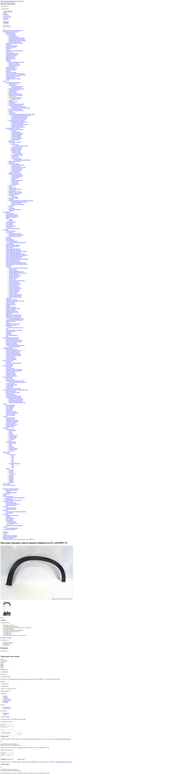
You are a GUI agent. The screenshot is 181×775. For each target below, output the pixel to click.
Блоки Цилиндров (10, 33)
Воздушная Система (11, 34)
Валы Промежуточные (11, 214)
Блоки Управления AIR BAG (13, 245)
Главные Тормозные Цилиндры (13, 350)
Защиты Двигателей (11, 46)
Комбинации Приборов (12, 311)
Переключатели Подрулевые (13, 323)
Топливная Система (8, 365)
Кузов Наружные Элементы (13, 128)
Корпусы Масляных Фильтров (16, 62)
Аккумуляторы (9, 232)
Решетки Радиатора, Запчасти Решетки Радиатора (21, 200)
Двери (13, 143)
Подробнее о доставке (6, 637)
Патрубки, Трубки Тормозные (13, 354)
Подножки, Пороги (13, 198)
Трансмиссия (6, 212)
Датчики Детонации (14, 276)
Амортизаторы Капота (17, 175)
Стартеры (8, 332)
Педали (8, 322)
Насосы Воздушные (11, 321)
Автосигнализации (10, 231)
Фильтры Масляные (11, 509)
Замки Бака (11, 162)
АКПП (10, 219)
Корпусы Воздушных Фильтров (16, 38)
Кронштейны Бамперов (17, 133)
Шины (7, 468)
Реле (7, 328)
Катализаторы (9, 364)
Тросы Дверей (9, 407)
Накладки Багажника (17, 168)
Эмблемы (11, 210)
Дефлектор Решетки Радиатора (19, 201)
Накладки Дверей (16, 152)
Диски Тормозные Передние (13, 353)
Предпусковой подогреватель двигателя (13, 30)
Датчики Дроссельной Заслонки (17, 280)
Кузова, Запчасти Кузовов (15, 189)
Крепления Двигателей (11, 490)
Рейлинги (11, 199)
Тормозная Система (8, 347)
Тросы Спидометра (10, 414)
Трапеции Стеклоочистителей (16, 318)
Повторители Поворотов (12, 420)
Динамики (8, 298)
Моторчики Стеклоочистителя (13, 317)
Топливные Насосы (11, 373)
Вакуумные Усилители (11, 349)
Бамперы (14, 130)
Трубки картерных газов (15, 41)
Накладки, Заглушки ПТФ (15, 193)
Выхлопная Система (8, 360)
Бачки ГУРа (9, 378)
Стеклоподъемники (16, 158)
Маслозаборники (10, 57)
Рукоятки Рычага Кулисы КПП (16, 104)
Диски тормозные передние (13, 504)
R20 (13, 462)
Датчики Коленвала (14, 281)
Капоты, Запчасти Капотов (15, 173)
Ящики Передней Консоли (18, 126)
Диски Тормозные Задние (12, 351)
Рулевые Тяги (9, 387)
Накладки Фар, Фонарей (15, 191)
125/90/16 (11, 471)
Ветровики (11, 140)
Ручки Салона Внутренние (15, 109)
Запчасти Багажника (14, 163)
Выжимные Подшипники (12, 215)
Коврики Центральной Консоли (19, 121)
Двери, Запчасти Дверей (15, 142)
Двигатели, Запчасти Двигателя (11, 31)
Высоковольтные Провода (12, 515)
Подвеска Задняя (10, 429)
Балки (10, 431)
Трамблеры (9, 334)
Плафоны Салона (10, 419)
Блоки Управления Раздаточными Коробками (17, 259)
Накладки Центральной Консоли (20, 124)
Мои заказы (6, 713)
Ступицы (11, 439)
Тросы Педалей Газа (11, 411)
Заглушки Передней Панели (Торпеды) (21, 115)
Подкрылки (12, 195)
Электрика (6, 229)
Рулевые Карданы (10, 383)
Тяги (10, 440)
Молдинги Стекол (16, 151)
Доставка (5, 14)
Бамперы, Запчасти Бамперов (16, 129)
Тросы (4, 403)
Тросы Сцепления (10, 415)
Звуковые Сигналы (10, 304)
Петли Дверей (15, 156)
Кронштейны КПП (10, 222)
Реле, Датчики (9, 519)
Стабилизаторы (13, 438)
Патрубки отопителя (11, 394)
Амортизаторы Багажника (18, 165)
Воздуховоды (12, 35)
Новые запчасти (7, 708)
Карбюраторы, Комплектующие (14, 500)
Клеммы (8, 516)
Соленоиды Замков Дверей (21, 146)
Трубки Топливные (11, 374)
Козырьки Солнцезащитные (16, 95)
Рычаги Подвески (13, 435)
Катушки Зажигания (11, 307)
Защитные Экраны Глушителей (13, 363)
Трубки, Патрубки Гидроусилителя (17, 382)
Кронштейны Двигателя (12, 54)
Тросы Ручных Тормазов (12, 412)
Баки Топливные (10, 368)
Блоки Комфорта (10, 240)
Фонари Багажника (11, 425)
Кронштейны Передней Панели (19, 116)
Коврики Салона (13, 92)
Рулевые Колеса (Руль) (11, 384)
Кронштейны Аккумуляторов (16, 234)
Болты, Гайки (6, 483)
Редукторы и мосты (11, 226)
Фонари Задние (10, 426)
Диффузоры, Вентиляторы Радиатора (15, 300)
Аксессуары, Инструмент (9, 529)
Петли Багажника (16, 171)
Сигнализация (9, 520)
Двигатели (8, 44)
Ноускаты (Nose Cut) (14, 194)
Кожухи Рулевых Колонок (15, 93)
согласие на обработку (29, 739)
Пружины (11, 434)
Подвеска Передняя (11, 441)
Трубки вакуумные (10, 77)
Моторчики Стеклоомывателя (13, 316)
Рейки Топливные (10, 372)
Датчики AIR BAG (13, 270)
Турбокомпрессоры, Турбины (13, 78)
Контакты (5, 19)
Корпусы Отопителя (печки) (13, 392)
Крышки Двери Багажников (18, 167)
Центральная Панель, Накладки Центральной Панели (22, 114)
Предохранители (10, 518)
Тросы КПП (9, 410)
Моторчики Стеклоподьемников (22, 160)
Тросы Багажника (10, 405)
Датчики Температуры (14, 290)
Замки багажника (16, 166)
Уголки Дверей (18, 153)
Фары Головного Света (11, 424)
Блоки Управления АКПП (12, 246)
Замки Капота (15, 177)
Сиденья (11, 111)
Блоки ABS (9, 238)
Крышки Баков (12, 187)
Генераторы (9, 265)
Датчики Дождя (13, 278)
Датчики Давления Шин (15, 275)
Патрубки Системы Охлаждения (14, 341)
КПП (7, 218)
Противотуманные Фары (12, 421)
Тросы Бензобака (10, 406)
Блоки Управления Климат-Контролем (15, 253)
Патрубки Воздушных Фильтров (17, 39)
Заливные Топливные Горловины (14, 369)
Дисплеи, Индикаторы (11, 299)
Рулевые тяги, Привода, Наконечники (15, 497)
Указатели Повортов (11, 422)
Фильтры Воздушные (11, 507)
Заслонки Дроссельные (11, 45)
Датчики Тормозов (13, 292)
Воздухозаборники (13, 36)
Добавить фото (21, 759)
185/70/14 (11, 476)
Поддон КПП (9, 224)
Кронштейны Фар (10, 417)
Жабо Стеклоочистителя (15, 161)
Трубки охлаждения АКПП (12, 228)
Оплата (5, 12)
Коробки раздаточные (11, 217)
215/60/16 (11, 481)
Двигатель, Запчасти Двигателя (11, 488)
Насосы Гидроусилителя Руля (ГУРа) (15, 381)
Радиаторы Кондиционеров (15, 401)
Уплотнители (12, 113)
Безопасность (12, 85)
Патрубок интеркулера (11, 68)
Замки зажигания (13, 523)
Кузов (4, 81)
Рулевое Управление (8, 377)
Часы (7, 336)
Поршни (8, 71)
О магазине (6, 17)
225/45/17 (11, 482)
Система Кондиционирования (13, 397)
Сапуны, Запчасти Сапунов (13, 76)
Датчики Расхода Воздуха (15, 288)
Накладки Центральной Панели (19, 118)
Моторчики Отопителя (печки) (13, 314)
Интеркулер (9, 48)
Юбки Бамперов (16, 139)
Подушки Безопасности (17, 86)
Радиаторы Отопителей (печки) (13, 396)
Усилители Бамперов (17, 138)
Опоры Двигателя (10, 67)
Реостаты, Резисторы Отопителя (14, 330)
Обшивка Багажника (17, 170)
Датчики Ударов (13, 293)
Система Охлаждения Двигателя (11, 337)
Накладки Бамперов (17, 135)
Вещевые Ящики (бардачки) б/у (16, 88)
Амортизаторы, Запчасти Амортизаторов (16, 511)
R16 (13, 458)
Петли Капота (15, 181)
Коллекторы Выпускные (12, 53)
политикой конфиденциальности (63, 739)
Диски (7, 453)
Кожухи (8, 49)
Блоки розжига (9, 243)
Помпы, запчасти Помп (14, 64)
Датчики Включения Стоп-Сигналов (18, 273)
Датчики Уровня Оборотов (15, 294)
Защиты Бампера (16, 132)
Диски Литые (12, 454)
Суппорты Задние (10, 356)
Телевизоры (12, 208)
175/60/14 (11, 474)
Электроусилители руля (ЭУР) (13, 388)
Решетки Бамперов (16, 137)
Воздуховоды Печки (11, 391)
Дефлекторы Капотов (17, 176)
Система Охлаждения (11, 492)
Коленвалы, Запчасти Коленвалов (14, 50)
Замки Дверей (15, 144)
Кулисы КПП (9, 223)
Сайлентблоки (12, 436)
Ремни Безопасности (17, 87)
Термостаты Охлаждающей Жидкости (15, 345)
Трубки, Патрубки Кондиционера (17, 402)
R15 (13, 457)
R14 (13, 455)
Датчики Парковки (13, 285)
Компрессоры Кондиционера (16, 400)
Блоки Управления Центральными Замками (16, 264)
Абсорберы (9, 367)
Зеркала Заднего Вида (14, 172)
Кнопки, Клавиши (10, 309)
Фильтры (5, 506)
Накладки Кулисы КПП (17, 123)
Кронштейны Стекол (17, 148)
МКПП (11, 220)
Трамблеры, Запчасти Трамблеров (14, 525)
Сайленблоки (9, 512)
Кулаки (11, 433)
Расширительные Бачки (12, 344)
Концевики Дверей (16, 147)
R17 (13, 459)
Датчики (8, 266)
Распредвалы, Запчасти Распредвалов (15, 73)
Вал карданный (10, 213)
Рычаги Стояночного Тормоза (16, 110)
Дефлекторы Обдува (14, 90)
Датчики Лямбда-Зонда (14, 284)
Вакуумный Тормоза (11, 502)
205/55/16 (11, 478)
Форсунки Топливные (11, 375)
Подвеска (5, 427)
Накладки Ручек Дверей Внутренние (21, 107)
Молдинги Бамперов (17, 134)
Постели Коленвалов (11, 72)
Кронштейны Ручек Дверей (18, 106)
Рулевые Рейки (10, 386)
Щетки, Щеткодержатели (15, 209)
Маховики (8, 59)
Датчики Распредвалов (14, 287)
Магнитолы (9, 313)
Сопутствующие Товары (9, 485)
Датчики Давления (13, 274)
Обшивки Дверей (13, 101)
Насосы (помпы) (10, 393)
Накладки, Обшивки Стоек (15, 97)
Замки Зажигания (10, 303)
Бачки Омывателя (13, 83)
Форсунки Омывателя (11, 335)
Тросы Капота (9, 408)
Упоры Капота (15, 184)
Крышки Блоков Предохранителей (17, 242)
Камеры (8, 306)
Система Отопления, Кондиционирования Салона (15, 389)
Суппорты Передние (11, 358)
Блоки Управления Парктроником (14, 256)
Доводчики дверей (10, 302)
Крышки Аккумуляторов (15, 236)
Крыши (11, 186)
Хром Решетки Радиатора (18, 204)
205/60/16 (11, 480)
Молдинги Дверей (16, 149)
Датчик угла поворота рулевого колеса (18, 267)
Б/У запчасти (6, 707)
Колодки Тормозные (11, 505)
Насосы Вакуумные (14, 63)
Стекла (10, 207)
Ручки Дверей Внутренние (15, 105)
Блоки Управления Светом (12, 260)
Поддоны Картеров (11, 69)
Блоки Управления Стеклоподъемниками (16, 262)
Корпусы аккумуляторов (15, 233)
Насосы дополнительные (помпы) (14, 340)
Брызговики (15, 196)
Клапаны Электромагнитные (13, 308)
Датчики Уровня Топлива (15, 295)
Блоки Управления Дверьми (13, 248)
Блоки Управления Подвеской (13, 257)
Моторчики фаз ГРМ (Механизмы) (14, 320)
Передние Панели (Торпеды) (19, 119)
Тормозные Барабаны (11, 359)
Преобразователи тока (11, 325)
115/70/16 (11, 469)
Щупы (7, 80)
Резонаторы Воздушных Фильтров (17, 40)
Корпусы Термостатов (14, 346)
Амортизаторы (12, 430)
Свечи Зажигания (10, 331)
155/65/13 (11, 472)
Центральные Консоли (17, 125)
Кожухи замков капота (17, 180)
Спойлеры (11, 205)
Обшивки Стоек (16, 99)
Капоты (14, 179)
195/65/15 (11, 477)
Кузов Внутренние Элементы (13, 82)
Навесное (8, 60)
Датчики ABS (12, 269)
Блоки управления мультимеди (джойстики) (17, 255)
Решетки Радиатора (16, 203)
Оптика (5, 416)
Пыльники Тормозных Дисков (13, 355)
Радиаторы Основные (11, 342)
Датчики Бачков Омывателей (16, 271)
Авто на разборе (7, 16)
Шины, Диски (6, 452)
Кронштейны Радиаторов (12, 339)
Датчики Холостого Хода (15, 297)
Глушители (9, 361)
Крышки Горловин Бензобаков (13, 370)
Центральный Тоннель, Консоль (17, 120)
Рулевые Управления (8, 496)
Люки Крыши (12, 190)
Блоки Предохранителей (12, 241)
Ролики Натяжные (13, 66)
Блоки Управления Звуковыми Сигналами (16, 251)
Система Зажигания (11, 521)
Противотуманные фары (12, 528)
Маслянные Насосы (11, 58)
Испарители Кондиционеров (16, 398)
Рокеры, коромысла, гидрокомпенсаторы (16, 74)
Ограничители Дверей (17, 154)
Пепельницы (12, 102)
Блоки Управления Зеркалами (13, 252)
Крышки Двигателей (11, 55)
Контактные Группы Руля (12, 312)
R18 (13, 461)
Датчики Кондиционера (15, 283)
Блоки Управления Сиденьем (13, 261)
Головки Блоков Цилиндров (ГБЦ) (14, 43)
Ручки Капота (15, 182)
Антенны (8, 237)
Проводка (8, 326)
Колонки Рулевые (10, 379)
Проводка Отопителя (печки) (16, 327)
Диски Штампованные (14, 463)
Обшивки (11, 100)
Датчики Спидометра (14, 289)
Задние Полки (12, 91)
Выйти (5, 714)
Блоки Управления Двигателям (13, 250)
